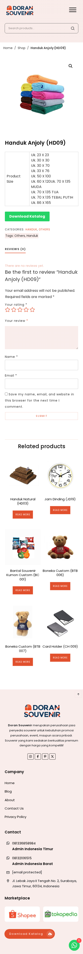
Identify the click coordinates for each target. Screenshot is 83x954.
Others (44, 229)
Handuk (31, 229)
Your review (16, 321)
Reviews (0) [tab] (15, 249)
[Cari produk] (72, 28)
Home (10, 783)
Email (11, 375)
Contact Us (14, 808)
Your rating (16, 304)
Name (11, 357)
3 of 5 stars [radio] (20, 309)
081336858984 (24, 843)
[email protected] (27, 872)
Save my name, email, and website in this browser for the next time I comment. (39, 400)
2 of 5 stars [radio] (13, 309)
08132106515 (22, 858)
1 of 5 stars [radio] (7, 309)
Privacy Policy (15, 816)
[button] (71, 66)
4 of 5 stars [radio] (26, 309)
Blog (8, 791)
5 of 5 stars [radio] (32, 309)
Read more (22, 514)
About (10, 800)
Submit (41, 416)
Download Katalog (27, 216)
